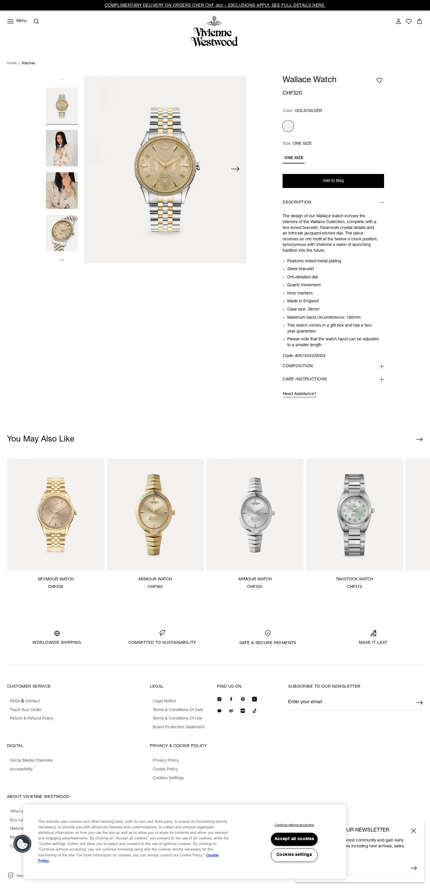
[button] (22, 843)
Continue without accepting (294, 825)
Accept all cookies (294, 839)
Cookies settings (294, 855)
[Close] (413, 830)
